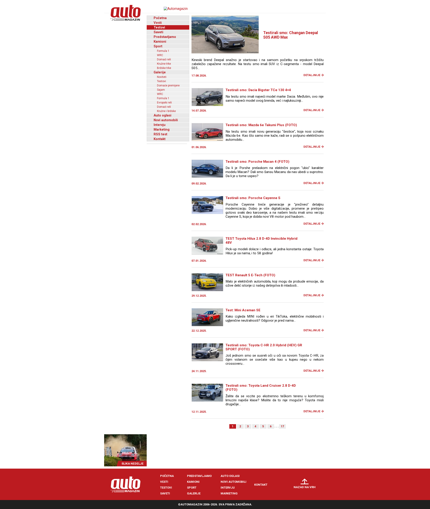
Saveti (158, 32)
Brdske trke (164, 68)
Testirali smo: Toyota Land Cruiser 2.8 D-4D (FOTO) (261, 388)
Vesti (158, 23)
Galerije (160, 72)
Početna (160, 18)
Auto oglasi (162, 115)
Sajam (161, 89)
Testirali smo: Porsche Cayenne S (253, 198)
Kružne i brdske (166, 111)
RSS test (160, 134)
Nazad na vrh (305, 487)
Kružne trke (164, 63)
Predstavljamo (165, 37)
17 (282, 426)
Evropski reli (164, 102)
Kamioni (160, 41)
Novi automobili (166, 120)
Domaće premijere (168, 85)
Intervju (160, 125)
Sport (158, 46)
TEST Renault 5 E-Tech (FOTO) (250, 275)
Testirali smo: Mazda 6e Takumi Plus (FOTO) (261, 125)
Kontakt (160, 139)
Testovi (159, 27)
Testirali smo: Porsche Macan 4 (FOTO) (257, 162)
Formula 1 (163, 51)
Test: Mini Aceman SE (243, 310)
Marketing (162, 129)
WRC (160, 55)
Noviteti (161, 77)
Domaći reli (164, 59)
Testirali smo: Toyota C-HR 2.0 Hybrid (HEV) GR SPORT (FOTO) (264, 347)
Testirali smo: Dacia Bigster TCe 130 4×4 (258, 90)
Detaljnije (311, 75)
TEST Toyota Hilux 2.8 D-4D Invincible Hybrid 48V (261, 241)
